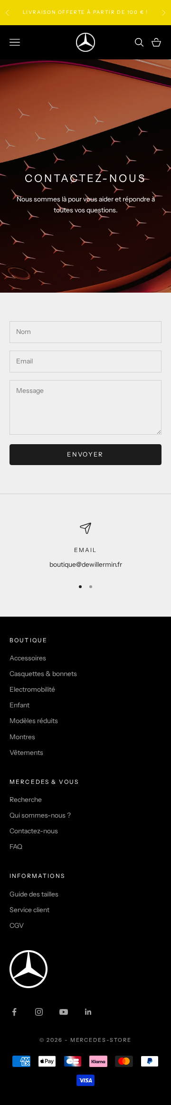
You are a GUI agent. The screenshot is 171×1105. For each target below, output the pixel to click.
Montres (22, 737)
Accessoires (28, 658)
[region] (85, 546)
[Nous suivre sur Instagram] (39, 1012)
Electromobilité (32, 689)
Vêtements (26, 752)
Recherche (26, 799)
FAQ (16, 846)
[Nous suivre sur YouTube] (63, 1012)
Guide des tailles (34, 894)
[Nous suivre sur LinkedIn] (88, 1012)
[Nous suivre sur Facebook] (14, 1012)
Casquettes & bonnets (43, 673)
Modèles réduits (34, 720)
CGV (17, 925)
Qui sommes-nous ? (40, 815)
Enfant (19, 705)
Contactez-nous (34, 831)
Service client (29, 909)
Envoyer (85, 454)
